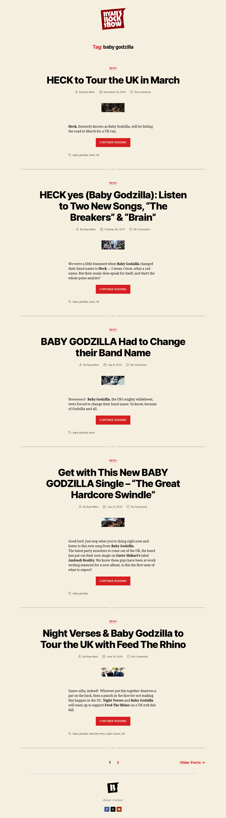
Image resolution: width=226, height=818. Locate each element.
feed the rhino (97, 733)
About (107, 800)
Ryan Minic (89, 92)
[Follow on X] (113, 809)
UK (97, 155)
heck (92, 155)
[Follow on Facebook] (106, 809)
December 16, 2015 (115, 92)
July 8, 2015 (115, 364)
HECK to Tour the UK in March (113, 80)
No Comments (143, 92)
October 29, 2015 (115, 229)
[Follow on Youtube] (119, 809)
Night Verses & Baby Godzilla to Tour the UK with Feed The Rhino (113, 638)
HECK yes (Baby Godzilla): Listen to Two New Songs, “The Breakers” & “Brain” (113, 206)
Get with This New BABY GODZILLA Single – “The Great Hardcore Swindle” (113, 483)
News (113, 68)
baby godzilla (80, 155)
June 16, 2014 (115, 656)
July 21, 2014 (114, 506)
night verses (113, 733)
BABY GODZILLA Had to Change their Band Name (113, 347)
